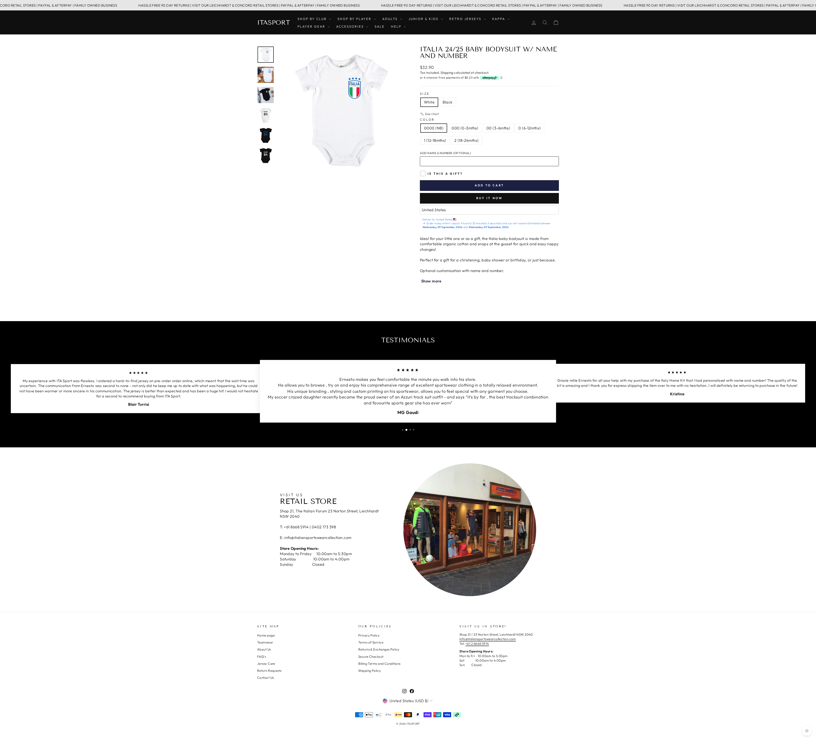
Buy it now (489, 198)
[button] (429, 114)
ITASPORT (273, 22)
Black (447, 102)
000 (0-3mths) (465, 128)
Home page (266, 635)
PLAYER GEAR (312, 26)
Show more (431, 281)
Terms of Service (370, 642)
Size (424, 94)
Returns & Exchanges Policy (379, 649)
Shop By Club (313, 19)
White (429, 102)
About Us (264, 649)
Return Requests (269, 671)
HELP (397, 26)
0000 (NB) (433, 128)
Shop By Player (355, 19)
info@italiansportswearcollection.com (487, 639)
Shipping (447, 73)
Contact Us (265, 678)
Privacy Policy (369, 635)
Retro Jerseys (466, 19)
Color (427, 120)
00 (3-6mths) (498, 128)
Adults (390, 19)
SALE (380, 26)
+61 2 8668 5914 (477, 644)
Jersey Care (266, 664)
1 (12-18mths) (435, 140)
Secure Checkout (371, 657)
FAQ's (261, 657)
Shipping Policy (369, 671)
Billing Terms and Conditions (379, 664)
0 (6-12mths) (529, 128)
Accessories (350, 26)
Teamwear (265, 642)
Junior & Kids (424, 19)
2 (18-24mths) (466, 140)
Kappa (499, 19)
